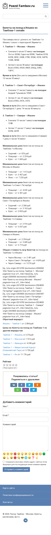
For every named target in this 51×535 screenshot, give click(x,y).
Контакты (8, 502)
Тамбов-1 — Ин (10, 354)
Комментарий (9, 424)
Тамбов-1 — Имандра (13, 343)
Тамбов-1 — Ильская (13, 339)
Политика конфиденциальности (18, 495)
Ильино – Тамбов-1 (12, 323)
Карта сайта (9, 488)
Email (6, 415)
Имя (5, 406)
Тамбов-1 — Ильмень (13, 335)
